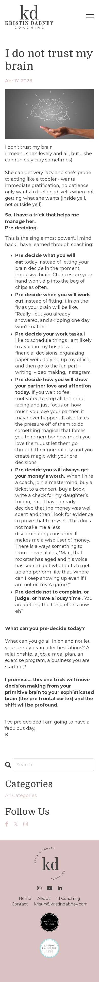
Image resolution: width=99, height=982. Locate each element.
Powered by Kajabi (49, 969)
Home (25, 898)
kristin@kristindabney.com (61, 904)
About (43, 898)
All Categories (21, 795)
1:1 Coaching (68, 898)
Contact (20, 904)
